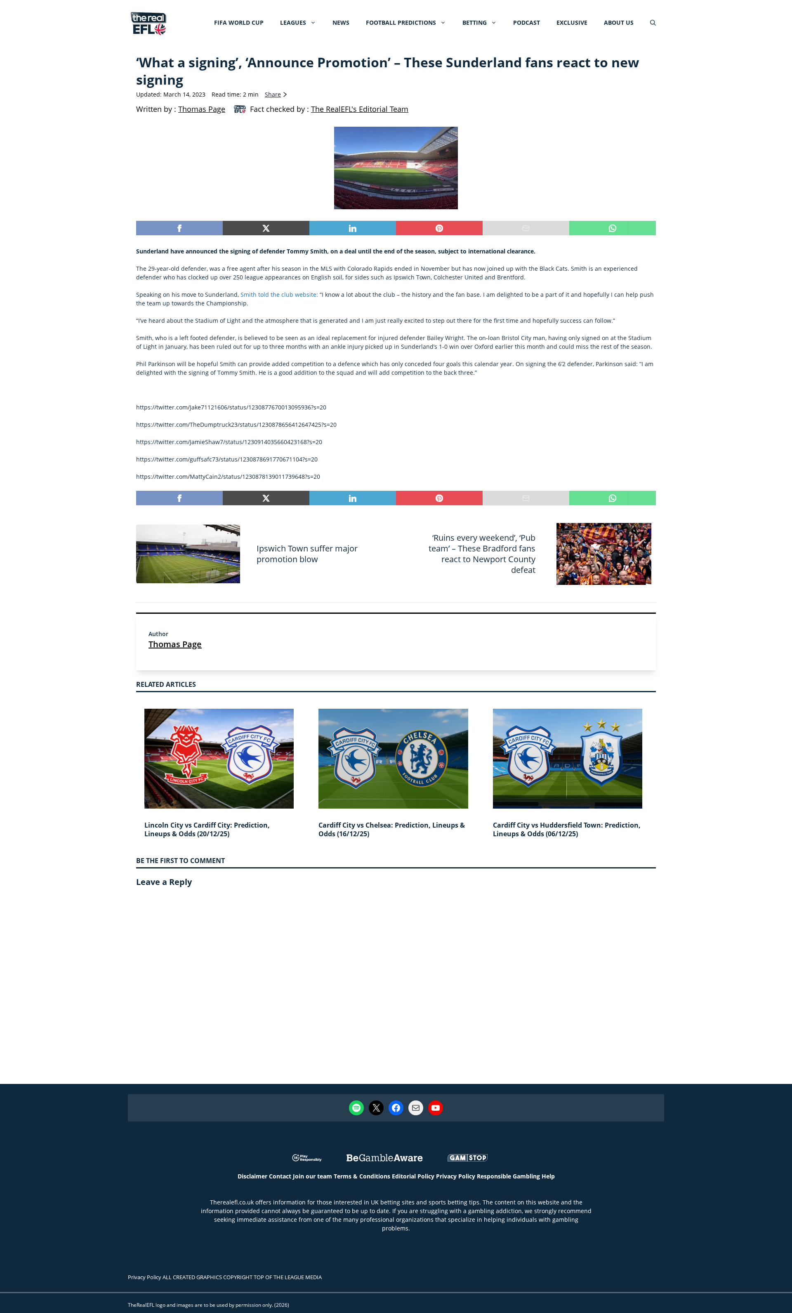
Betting (474, 22)
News (340, 22)
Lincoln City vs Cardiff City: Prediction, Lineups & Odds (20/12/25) (207, 829)
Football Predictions (401, 22)
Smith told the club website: (279, 294)
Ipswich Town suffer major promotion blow (307, 554)
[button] (653, 22)
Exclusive (571, 22)
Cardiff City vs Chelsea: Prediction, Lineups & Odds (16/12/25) (391, 829)
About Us (619, 22)
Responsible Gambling (508, 1176)
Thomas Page (175, 644)
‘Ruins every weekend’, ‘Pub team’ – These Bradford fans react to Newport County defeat (482, 553)
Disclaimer (252, 1176)
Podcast (526, 22)
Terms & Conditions (362, 1176)
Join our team (312, 1176)
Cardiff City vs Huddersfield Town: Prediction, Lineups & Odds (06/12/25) (567, 829)
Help (548, 1176)
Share (273, 94)
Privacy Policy (455, 1176)
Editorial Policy (413, 1176)
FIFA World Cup (239, 22)
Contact (280, 1176)
